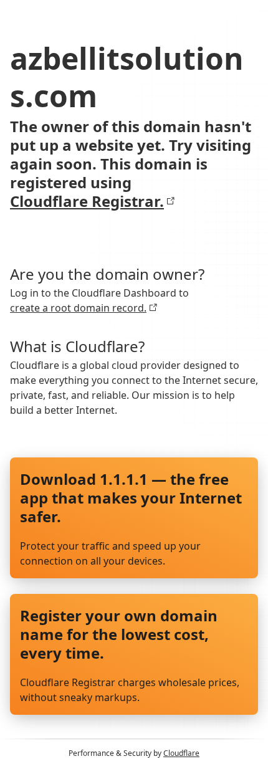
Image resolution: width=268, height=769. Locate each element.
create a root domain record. (78, 308)
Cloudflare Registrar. (87, 201)
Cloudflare (181, 753)
